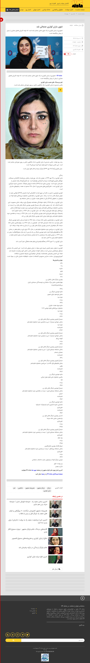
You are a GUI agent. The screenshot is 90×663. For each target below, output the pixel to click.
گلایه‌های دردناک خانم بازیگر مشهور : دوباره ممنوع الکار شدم (27, 531)
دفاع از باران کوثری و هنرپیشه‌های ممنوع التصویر (29, 538)
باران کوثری (47, 491)
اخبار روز (28, 9)
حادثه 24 (75, 46)
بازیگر (48, 488)
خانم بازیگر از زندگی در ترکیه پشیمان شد (33, 547)
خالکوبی (20, 488)
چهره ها (66, 14)
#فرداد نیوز (53, 4)
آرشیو (33, 613)
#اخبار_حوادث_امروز (63, 4)
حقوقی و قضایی (57, 9)
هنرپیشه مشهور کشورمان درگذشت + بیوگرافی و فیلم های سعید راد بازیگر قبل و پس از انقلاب (28, 512)
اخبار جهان (36, 9)
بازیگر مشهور (41, 488)
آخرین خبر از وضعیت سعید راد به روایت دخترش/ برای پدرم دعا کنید (27, 521)
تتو (14, 488)
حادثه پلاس (46, 9)
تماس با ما (32, 611)
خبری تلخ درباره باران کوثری (37, 556)
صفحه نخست (80, 9)
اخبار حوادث (69, 9)
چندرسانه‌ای (19, 9)
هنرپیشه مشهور (29, 488)
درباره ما (33, 609)
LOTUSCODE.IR (50, 652)
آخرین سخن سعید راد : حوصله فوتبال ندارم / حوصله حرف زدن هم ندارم (28, 503)
